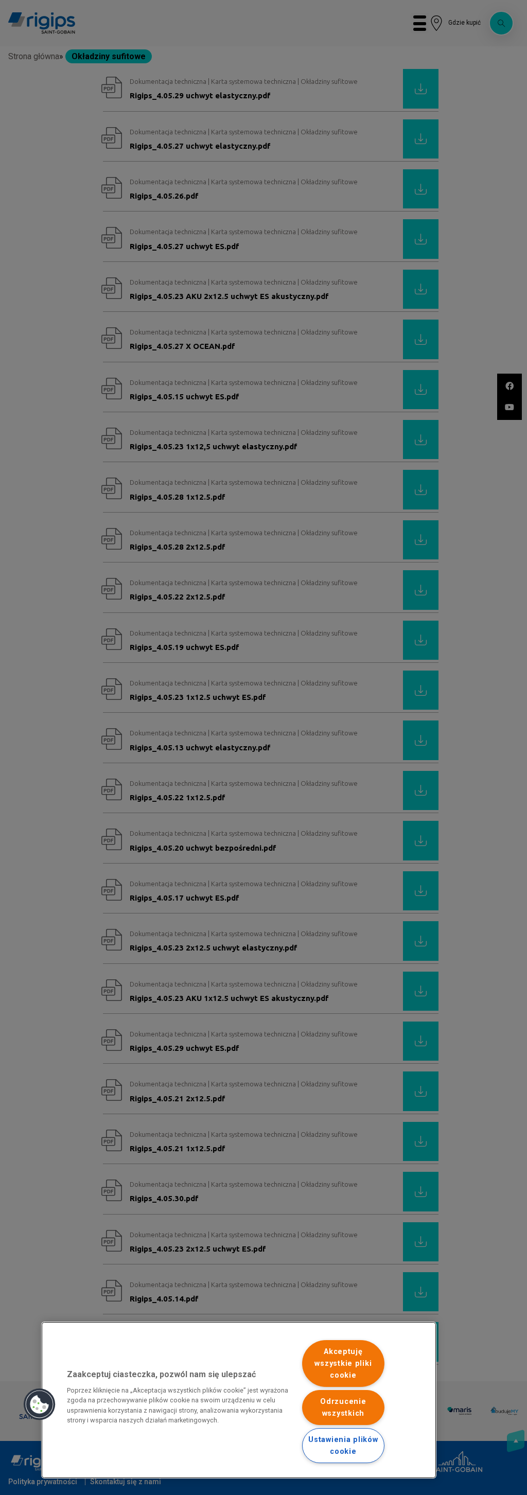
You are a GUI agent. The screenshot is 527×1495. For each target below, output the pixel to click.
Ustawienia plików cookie (343, 1445)
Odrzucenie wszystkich (343, 1407)
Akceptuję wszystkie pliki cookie (343, 1363)
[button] (39, 1404)
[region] (238, 1400)
